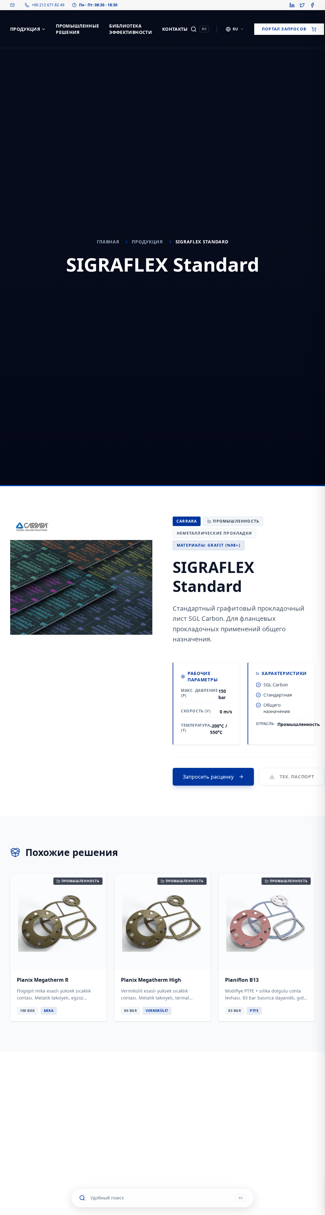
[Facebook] (312, 5)
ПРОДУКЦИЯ (25, 29)
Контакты (175, 29)
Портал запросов (284, 29)
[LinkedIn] (292, 5)
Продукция (147, 242)
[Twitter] (302, 5)
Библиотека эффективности (130, 29)
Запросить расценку (208, 776)
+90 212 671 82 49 (48, 5)
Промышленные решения (77, 29)
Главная (108, 242)
